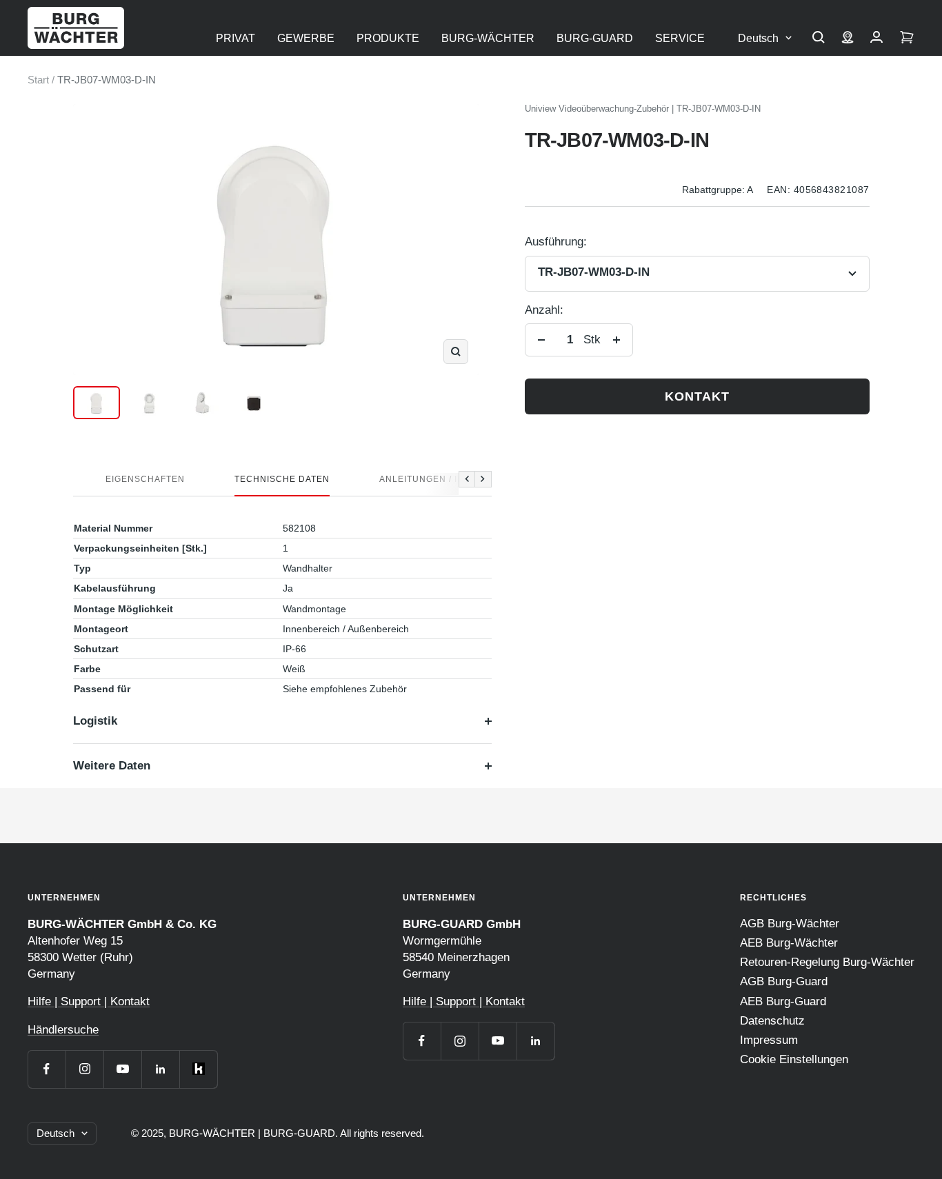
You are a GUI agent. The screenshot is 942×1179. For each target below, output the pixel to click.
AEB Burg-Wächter (789, 942)
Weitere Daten (111, 765)
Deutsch (758, 38)
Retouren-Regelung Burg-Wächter (827, 962)
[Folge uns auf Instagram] (84, 1069)
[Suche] (818, 38)
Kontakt (697, 396)
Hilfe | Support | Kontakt (89, 1001)
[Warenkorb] (906, 38)
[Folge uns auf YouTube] (122, 1069)
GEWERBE (305, 38)
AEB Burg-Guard (783, 1001)
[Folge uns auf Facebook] (47, 1069)
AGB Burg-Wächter (789, 923)
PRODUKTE (388, 38)
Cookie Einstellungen (794, 1059)
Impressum (769, 1040)
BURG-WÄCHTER (487, 38)
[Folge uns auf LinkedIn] (160, 1069)
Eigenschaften (145, 479)
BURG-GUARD (595, 38)
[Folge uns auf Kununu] (198, 1069)
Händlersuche (63, 1029)
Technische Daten (282, 479)
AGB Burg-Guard (784, 981)
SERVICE (680, 38)
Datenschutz (772, 1020)
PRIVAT (235, 38)
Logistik (95, 720)
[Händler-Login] (876, 38)
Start (38, 79)
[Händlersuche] (847, 38)
